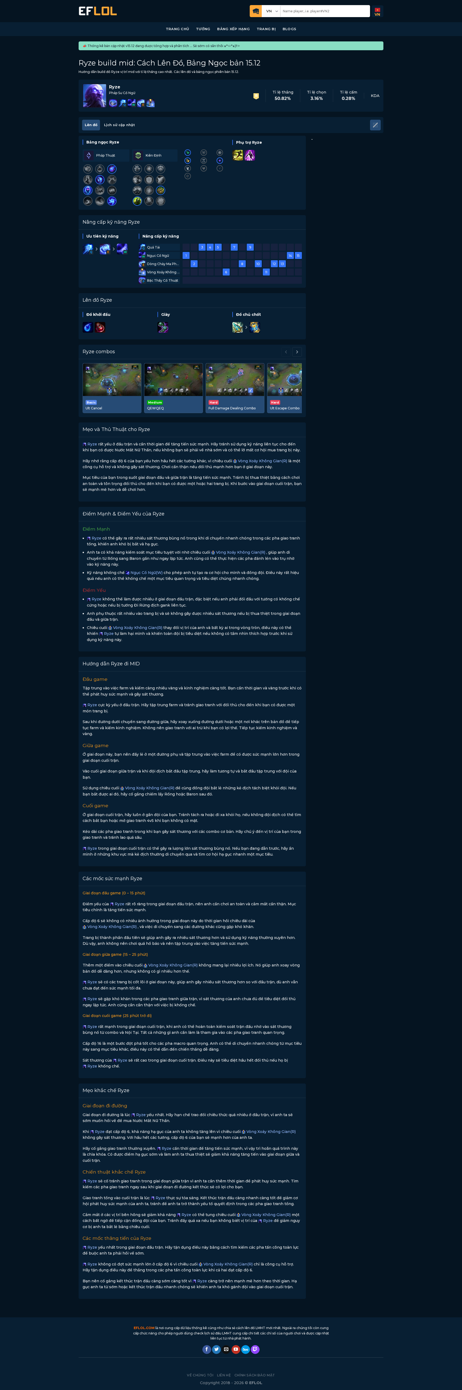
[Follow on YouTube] (236, 1349)
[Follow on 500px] (245, 1349)
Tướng (203, 29)
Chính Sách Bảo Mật (254, 1375)
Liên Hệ (224, 1375)
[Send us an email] (226, 1349)
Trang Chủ (177, 29)
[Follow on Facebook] (206, 1349)
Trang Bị (266, 29)
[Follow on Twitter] (216, 1349)
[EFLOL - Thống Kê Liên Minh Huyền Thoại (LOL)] (98, 11)
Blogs (289, 29)
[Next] (297, 352)
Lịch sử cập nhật (119, 125)
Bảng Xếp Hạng (233, 29)
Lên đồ (91, 125)
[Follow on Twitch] (255, 1349)
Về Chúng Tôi (200, 1375)
